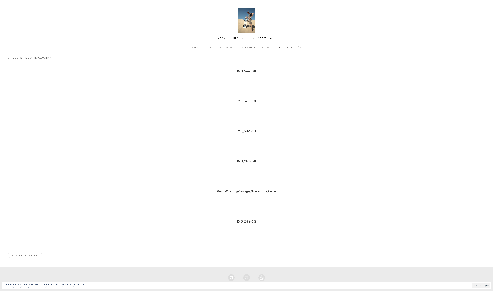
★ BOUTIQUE (286, 47)
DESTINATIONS (227, 47)
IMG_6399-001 (246, 161)
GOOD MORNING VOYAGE (246, 38)
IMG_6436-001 (246, 101)
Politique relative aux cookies (73, 287)
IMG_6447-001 (246, 71)
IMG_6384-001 (246, 221)
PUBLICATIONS (249, 47)
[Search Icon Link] (299, 46)
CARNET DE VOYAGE (203, 47)
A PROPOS (267, 47)
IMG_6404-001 (247, 131)
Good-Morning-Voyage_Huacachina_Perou (246, 191)
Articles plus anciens (25, 255)
